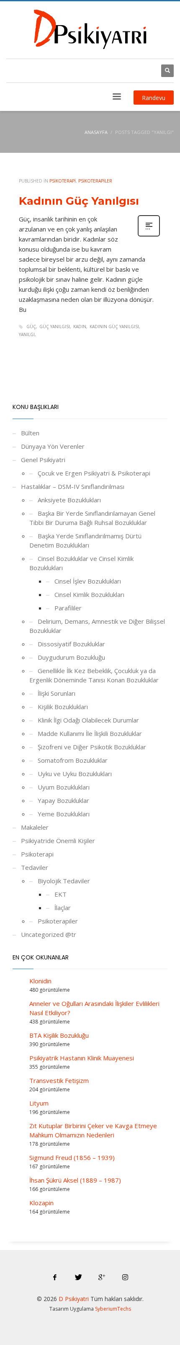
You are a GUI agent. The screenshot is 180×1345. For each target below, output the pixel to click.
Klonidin (40, 981)
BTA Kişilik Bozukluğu (59, 1035)
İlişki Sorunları (56, 693)
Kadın (79, 326)
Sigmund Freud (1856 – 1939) (72, 1157)
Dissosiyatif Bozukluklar (71, 644)
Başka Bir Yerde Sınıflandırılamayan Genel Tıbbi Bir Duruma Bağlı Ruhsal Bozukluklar (92, 518)
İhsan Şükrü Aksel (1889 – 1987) (75, 1180)
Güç (31, 326)
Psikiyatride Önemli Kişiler (58, 840)
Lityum (39, 1103)
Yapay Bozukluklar (63, 800)
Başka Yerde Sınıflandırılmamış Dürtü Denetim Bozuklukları (85, 540)
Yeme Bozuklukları (64, 814)
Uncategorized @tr (48, 934)
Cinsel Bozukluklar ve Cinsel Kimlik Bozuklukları (81, 563)
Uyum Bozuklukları (64, 787)
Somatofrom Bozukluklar (73, 760)
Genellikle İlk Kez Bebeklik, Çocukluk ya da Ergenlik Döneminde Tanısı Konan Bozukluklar (94, 675)
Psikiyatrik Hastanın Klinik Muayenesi (81, 1058)
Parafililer (68, 608)
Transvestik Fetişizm (59, 1080)
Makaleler (35, 827)
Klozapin (41, 1202)
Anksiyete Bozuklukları (69, 500)
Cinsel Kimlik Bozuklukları (89, 594)
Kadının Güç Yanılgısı (79, 201)
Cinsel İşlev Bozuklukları (87, 581)
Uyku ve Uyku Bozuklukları (75, 773)
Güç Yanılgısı (54, 326)
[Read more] (148, 235)
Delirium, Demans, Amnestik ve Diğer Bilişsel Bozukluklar (97, 626)
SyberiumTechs (113, 1308)
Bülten (30, 433)
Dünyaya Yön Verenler (53, 446)
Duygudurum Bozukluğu (71, 657)
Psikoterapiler (95, 181)
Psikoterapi (62, 181)
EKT (60, 894)
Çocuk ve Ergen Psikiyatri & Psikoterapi (94, 473)
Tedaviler (34, 867)
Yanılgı (27, 334)
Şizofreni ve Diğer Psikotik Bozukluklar (92, 747)
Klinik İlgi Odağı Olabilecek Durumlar (88, 720)
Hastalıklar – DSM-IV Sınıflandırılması (72, 486)
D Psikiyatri (74, 1299)
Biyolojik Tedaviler (64, 881)
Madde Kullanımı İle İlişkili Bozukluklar (90, 733)
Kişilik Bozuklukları (63, 706)
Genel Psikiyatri (43, 459)
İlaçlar (62, 907)
